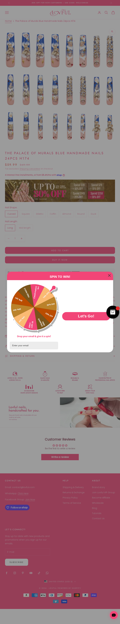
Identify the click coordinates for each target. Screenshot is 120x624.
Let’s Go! (86, 316)
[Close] (109, 275)
